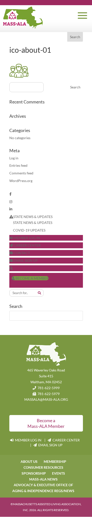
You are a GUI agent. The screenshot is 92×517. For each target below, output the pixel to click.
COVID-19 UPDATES (29, 230)
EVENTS (58, 473)
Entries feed (18, 165)
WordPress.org (20, 181)
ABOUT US (29, 461)
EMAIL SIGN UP (25, 260)
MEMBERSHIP (55, 461)
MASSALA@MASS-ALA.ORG (46, 399)
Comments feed (21, 173)
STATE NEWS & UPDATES (33, 217)
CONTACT (21, 253)
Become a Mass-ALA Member (46, 423)
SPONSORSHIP (34, 473)
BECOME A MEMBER (32, 278)
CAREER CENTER (27, 245)
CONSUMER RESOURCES (43, 467)
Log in (13, 158)
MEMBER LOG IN (26, 238)
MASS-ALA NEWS (43, 479)
